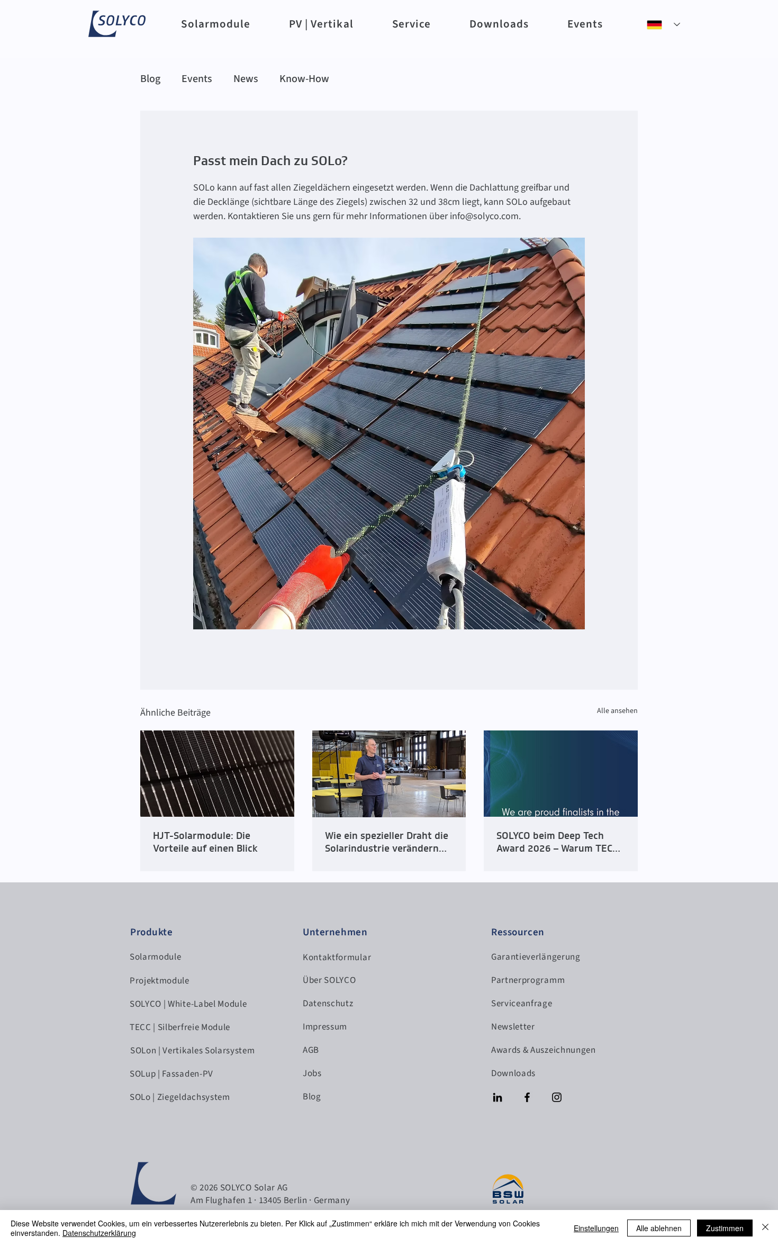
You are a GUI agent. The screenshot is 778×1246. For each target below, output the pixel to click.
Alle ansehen (617, 711)
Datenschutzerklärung (99, 1232)
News (245, 78)
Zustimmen (725, 1228)
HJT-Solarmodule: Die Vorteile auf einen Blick (205, 842)
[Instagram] (556, 1097)
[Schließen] (765, 1228)
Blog (150, 78)
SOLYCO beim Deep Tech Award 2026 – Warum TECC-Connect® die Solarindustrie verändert (559, 842)
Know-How (304, 78)
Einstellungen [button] (596, 1228)
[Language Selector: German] (663, 24)
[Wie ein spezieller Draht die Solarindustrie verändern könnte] (389, 773)
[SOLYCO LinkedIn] (497, 1097)
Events (197, 78)
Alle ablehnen (659, 1228)
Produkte (151, 932)
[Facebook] (527, 1097)
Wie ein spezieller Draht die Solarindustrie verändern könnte (386, 842)
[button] (215, 24)
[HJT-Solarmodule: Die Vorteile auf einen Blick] (217, 773)
